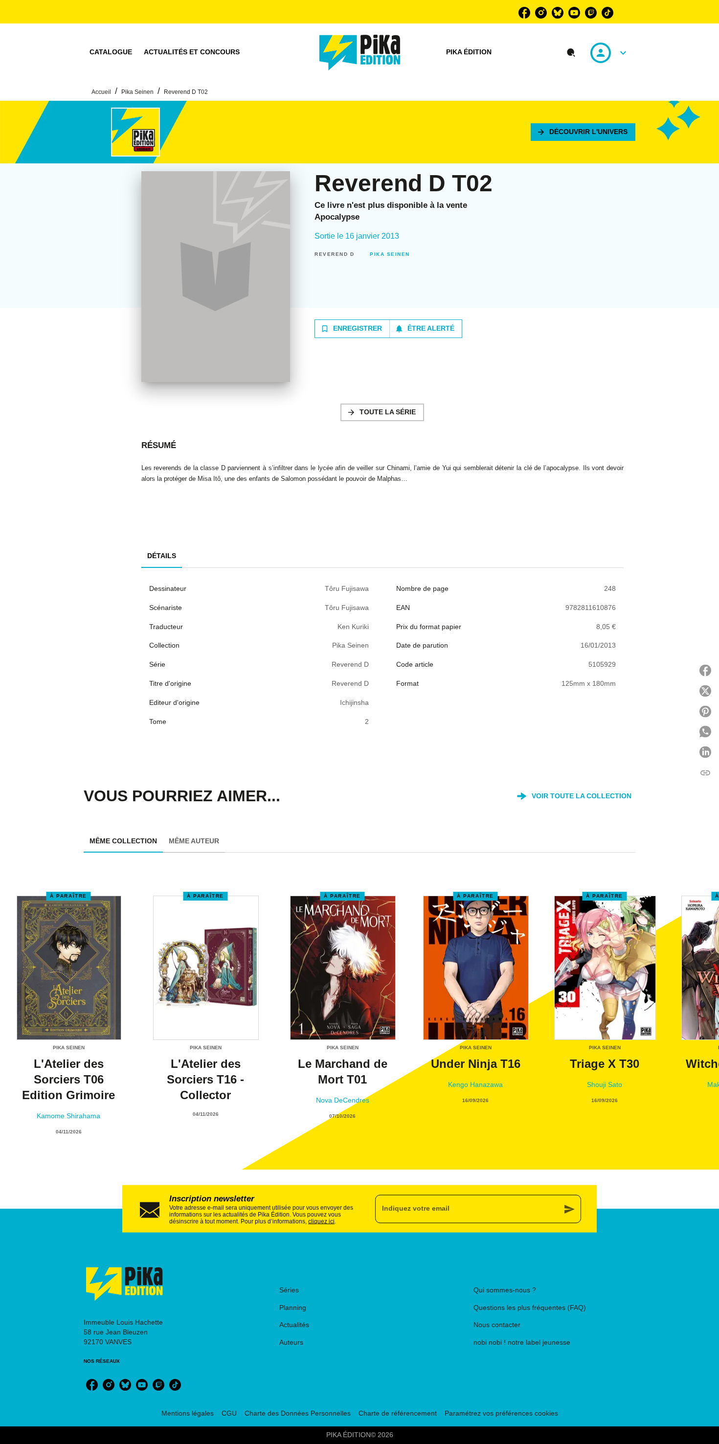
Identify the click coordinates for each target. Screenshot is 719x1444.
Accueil (101, 92)
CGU (229, 1413)
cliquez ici (321, 1221)
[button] (583, 132)
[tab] (111, 52)
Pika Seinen (137, 92)
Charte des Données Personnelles (298, 1413)
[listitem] (524, 12)
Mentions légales (187, 1413)
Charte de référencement (398, 1413)
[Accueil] (360, 52)
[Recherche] (571, 53)
